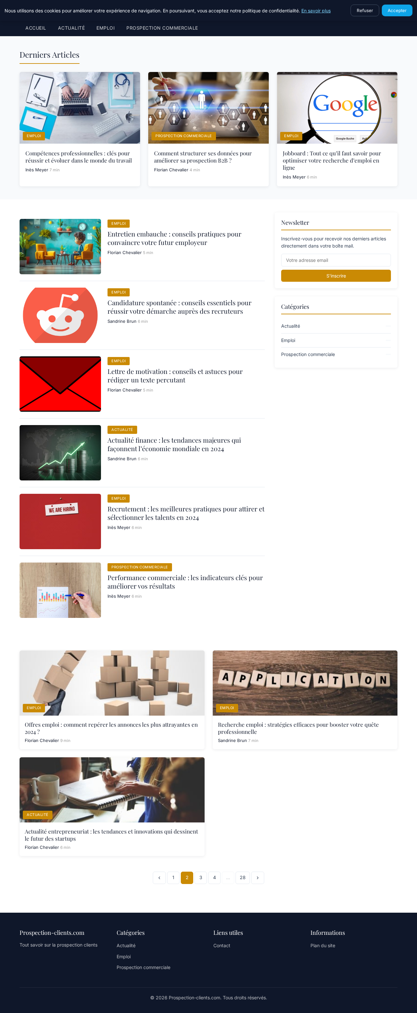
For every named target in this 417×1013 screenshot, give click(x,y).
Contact (221, 945)
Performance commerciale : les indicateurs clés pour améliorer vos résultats (185, 581)
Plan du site (322, 945)
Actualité (71, 28)
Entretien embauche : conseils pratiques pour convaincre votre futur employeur (174, 238)
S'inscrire (336, 275)
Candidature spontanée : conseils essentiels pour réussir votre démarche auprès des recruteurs (180, 306)
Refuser (365, 10)
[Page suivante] (257, 878)
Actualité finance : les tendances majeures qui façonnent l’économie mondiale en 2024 (174, 444)
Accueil (35, 28)
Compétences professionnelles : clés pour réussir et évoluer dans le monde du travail (78, 157)
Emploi (105, 28)
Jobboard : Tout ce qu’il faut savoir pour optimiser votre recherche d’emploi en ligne (332, 160)
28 (243, 877)
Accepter (397, 10)
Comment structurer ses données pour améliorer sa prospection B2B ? (203, 157)
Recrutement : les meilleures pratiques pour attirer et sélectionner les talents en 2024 (186, 512)
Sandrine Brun (122, 321)
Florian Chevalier (171, 169)
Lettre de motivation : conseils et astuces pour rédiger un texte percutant (175, 375)
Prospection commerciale (162, 28)
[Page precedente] (159, 878)
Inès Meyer (36, 169)
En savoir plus (316, 10)
